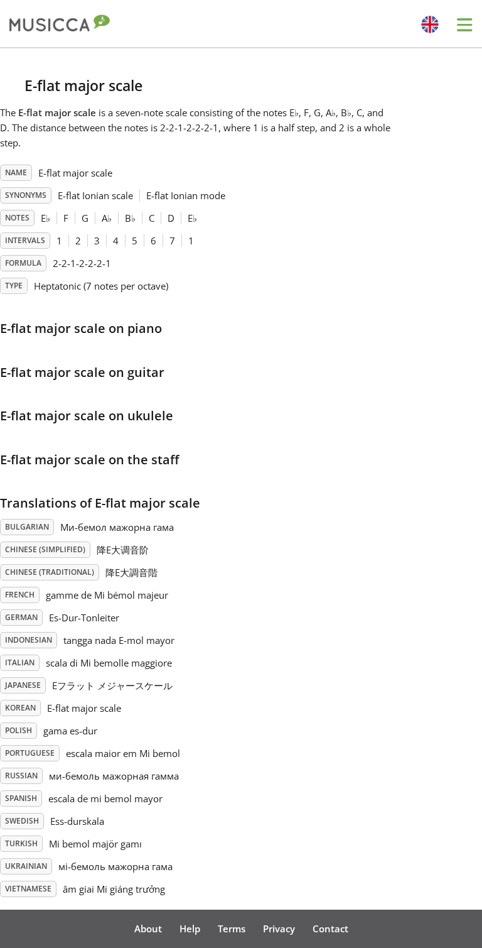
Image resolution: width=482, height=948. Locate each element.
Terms (231, 928)
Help (189, 928)
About (148, 928)
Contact (330, 928)
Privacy (279, 928)
